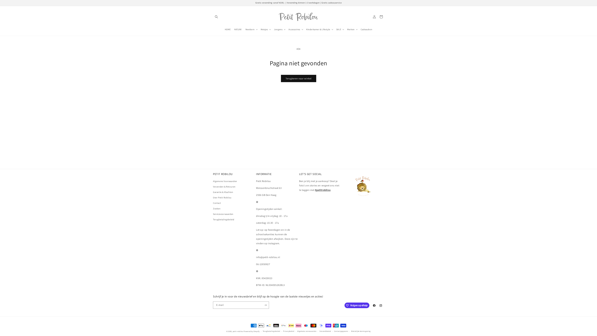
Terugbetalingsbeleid (223, 219)
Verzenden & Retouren (224, 186)
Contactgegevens (341, 331)
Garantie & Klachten (223, 192)
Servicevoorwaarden (223, 214)
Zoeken (217, 208)
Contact (217, 203)
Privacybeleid (288, 331)
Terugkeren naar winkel (299, 78)
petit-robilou (238, 331)
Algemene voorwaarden (306, 331)
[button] (216, 16)
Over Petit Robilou (222, 197)
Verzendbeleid (325, 331)
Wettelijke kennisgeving (361, 331)
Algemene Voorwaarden (225, 181)
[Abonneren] (265, 305)
